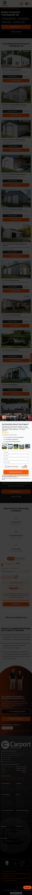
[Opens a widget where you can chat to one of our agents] (27, 888)
